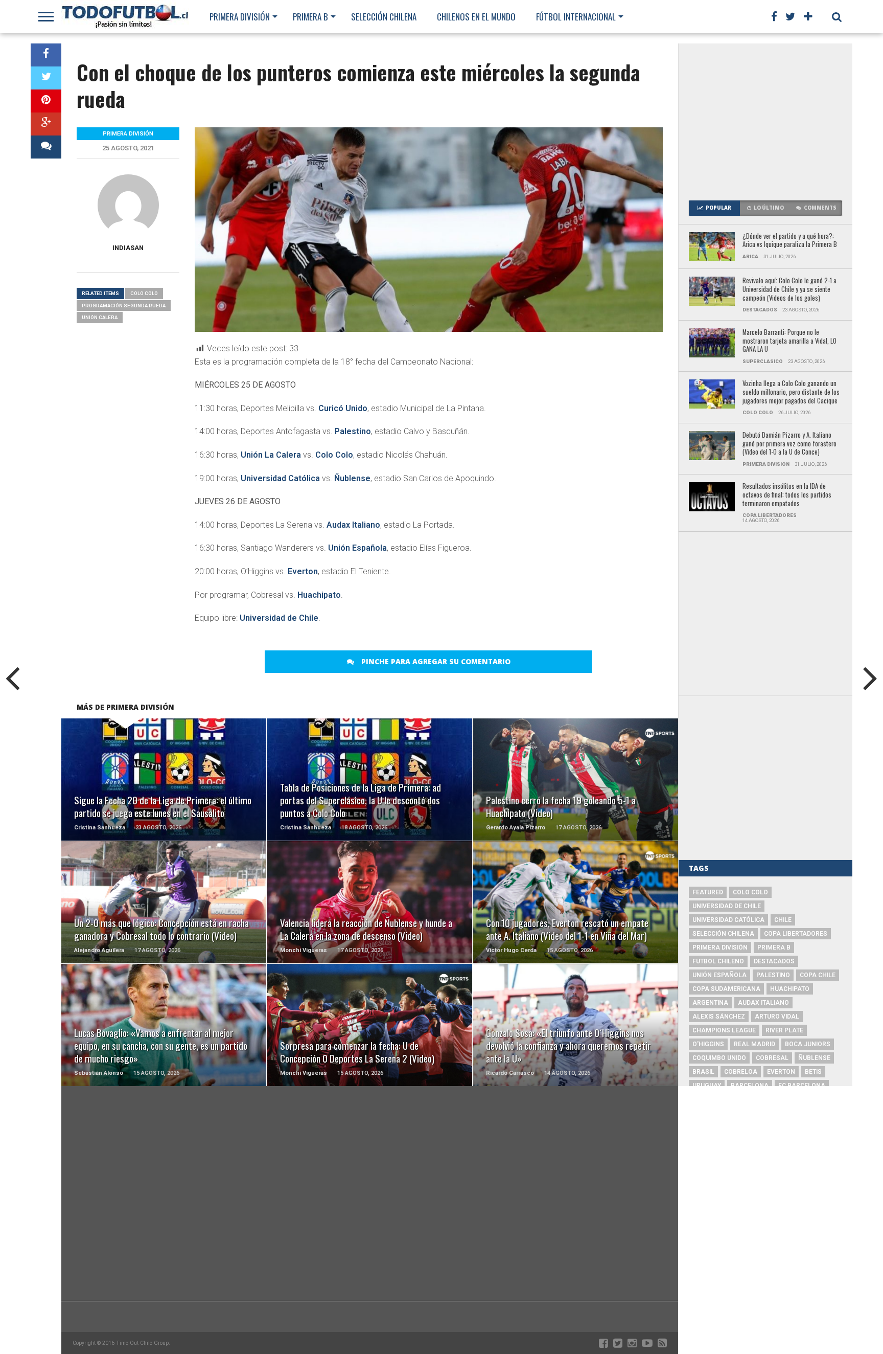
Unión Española (357, 548)
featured (707, 892)
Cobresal (772, 1058)
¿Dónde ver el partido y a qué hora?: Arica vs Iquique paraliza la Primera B (789, 240)
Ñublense (352, 478)
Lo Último (769, 208)
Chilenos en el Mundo (476, 16)
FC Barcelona (801, 1085)
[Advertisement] (765, 118)
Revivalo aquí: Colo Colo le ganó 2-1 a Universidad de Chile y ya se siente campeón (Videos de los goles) (789, 289)
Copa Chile (817, 975)
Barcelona (750, 1085)
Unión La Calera (271, 455)
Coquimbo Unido (719, 1058)
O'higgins (708, 1044)
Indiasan (128, 248)
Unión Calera (100, 317)
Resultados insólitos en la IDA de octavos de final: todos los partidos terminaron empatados (786, 495)
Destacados (774, 961)
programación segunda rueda (124, 305)
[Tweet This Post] (46, 77)
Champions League (724, 1030)
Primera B (310, 16)
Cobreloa (740, 1071)
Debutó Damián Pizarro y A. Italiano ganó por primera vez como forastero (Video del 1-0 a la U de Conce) (789, 444)
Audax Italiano (353, 525)
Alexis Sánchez (718, 1016)
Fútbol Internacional (576, 16)
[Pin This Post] (46, 100)
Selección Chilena (383, 16)
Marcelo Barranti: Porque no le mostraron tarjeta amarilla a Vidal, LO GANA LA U (789, 341)
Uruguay (706, 1085)
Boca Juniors (807, 1044)
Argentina (710, 1002)
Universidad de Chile (279, 618)
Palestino (353, 431)
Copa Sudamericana (726, 988)
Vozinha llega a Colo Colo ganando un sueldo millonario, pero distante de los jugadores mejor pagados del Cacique (791, 392)
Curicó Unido (342, 408)
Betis (813, 1071)
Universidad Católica (280, 478)
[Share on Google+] (46, 124)
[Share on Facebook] (46, 54)
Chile (783, 919)
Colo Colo (334, 455)
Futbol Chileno (718, 961)
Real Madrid (754, 1044)
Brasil (703, 1071)
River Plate (784, 1030)
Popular (718, 208)
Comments (820, 208)
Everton (303, 571)
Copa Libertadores (795, 933)
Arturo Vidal (777, 1016)
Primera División (240, 16)
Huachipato (319, 595)
